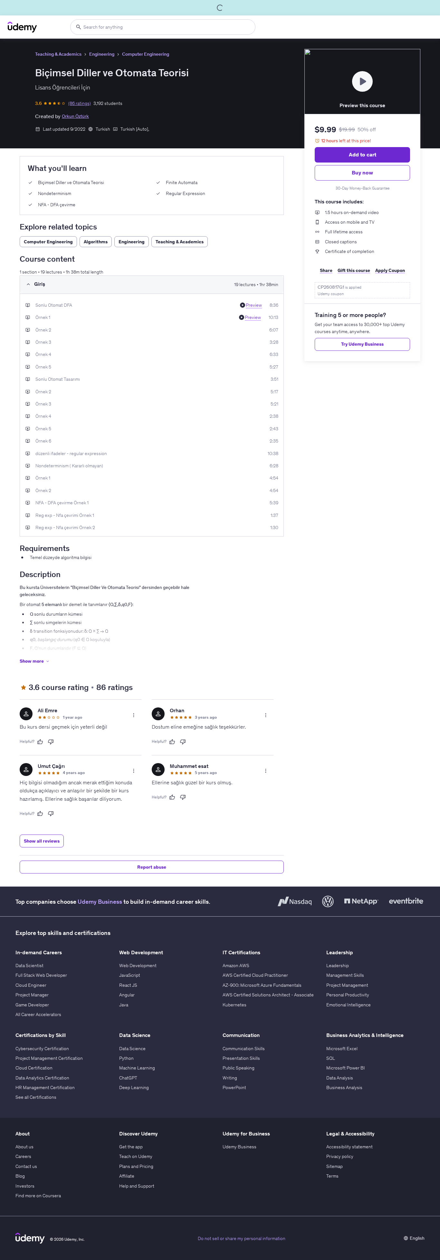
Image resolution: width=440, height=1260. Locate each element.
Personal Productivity (347, 995)
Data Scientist (29, 965)
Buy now (362, 172)
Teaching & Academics (58, 54)
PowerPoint (234, 1087)
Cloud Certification (34, 1068)
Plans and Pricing (136, 1166)
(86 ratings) (79, 103)
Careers (23, 1156)
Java (123, 1005)
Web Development (138, 965)
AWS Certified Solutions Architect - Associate (268, 995)
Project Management (347, 985)
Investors (24, 1186)
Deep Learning (134, 1087)
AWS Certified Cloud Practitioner (255, 975)
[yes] (39, 741)
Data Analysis (339, 1078)
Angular (127, 995)
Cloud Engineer (30, 985)
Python (126, 1058)
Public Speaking (238, 1068)
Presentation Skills (241, 1058)
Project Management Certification (49, 1058)
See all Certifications (35, 1097)
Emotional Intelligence (348, 1005)
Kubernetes (234, 1005)
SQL (330, 1058)
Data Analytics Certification (42, 1078)
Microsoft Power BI (345, 1068)
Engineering (101, 54)
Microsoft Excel (342, 1048)
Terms (332, 1176)
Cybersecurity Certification (42, 1048)
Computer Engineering (145, 54)
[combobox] (162, 27)
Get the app (131, 1147)
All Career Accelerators (38, 1014)
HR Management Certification (45, 1087)
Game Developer (32, 1005)
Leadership (337, 965)
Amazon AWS (236, 965)
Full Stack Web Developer (41, 975)
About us (24, 1147)
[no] (50, 741)
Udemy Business (100, 901)
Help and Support (136, 1186)
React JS (128, 985)
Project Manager (32, 995)
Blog (20, 1176)
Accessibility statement (349, 1147)
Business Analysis (344, 1087)
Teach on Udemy (135, 1156)
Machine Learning (137, 1068)
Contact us (26, 1166)
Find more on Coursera (38, 1196)
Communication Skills (244, 1048)
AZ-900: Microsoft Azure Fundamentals (262, 985)
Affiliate (126, 1176)
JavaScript (129, 975)
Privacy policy (339, 1156)
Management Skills (345, 975)
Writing (230, 1078)
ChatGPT (128, 1078)
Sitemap (334, 1166)
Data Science (132, 1048)
